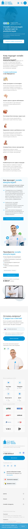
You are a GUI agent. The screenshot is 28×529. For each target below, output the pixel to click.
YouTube (8, 386)
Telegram (19, 386)
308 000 (8, 389)
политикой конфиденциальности (13, 334)
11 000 (9, 400)
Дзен (19, 397)
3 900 (20, 400)
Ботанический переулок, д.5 (14, 473)
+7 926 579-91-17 (8, 453)
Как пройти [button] (10, 475)
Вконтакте (8, 397)
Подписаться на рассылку (9, 511)
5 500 (20, 388)
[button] (25, 3)
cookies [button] (13, 525)
